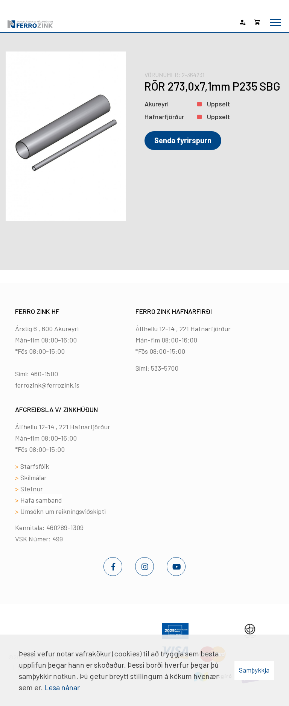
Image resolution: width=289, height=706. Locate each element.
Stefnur (31, 489)
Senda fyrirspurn (182, 140)
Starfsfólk (34, 466)
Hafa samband (41, 500)
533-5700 (164, 368)
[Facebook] (112, 566)
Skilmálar (33, 477)
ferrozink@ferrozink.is (47, 385)
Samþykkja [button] (254, 670)
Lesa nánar (62, 687)
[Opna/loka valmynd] (275, 22)
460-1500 (44, 374)
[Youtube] (176, 566)
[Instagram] (144, 566)
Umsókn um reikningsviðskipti (63, 511)
